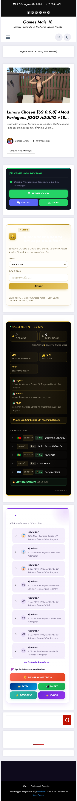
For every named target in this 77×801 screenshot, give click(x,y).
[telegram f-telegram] (40, 12)
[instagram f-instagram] (32, 12)
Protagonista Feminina (40, 786)
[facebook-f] (28, 12)
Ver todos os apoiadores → (38, 662)
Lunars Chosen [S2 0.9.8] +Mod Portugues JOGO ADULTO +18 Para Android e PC (38, 114)
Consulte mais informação (21, 150)
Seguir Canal (38, 193)
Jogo (12, 258)
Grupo (53, 202)
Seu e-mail (15, 271)
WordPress (41, 791)
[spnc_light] (67, 37)
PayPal (23, 686)
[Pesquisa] (59, 37)
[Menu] (8, 37)
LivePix (52, 695)
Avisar (39, 286)
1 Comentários (43, 141)
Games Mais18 (22, 141)
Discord (23, 202)
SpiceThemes (38, 795)
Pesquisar (67, 720)
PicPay (52, 686)
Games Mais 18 (37, 22)
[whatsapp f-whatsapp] (36, 12)
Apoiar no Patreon (37, 677)
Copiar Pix (24, 695)
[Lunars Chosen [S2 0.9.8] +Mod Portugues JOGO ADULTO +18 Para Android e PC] (38, 85)
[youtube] (44, 12)
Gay (25, 786)
